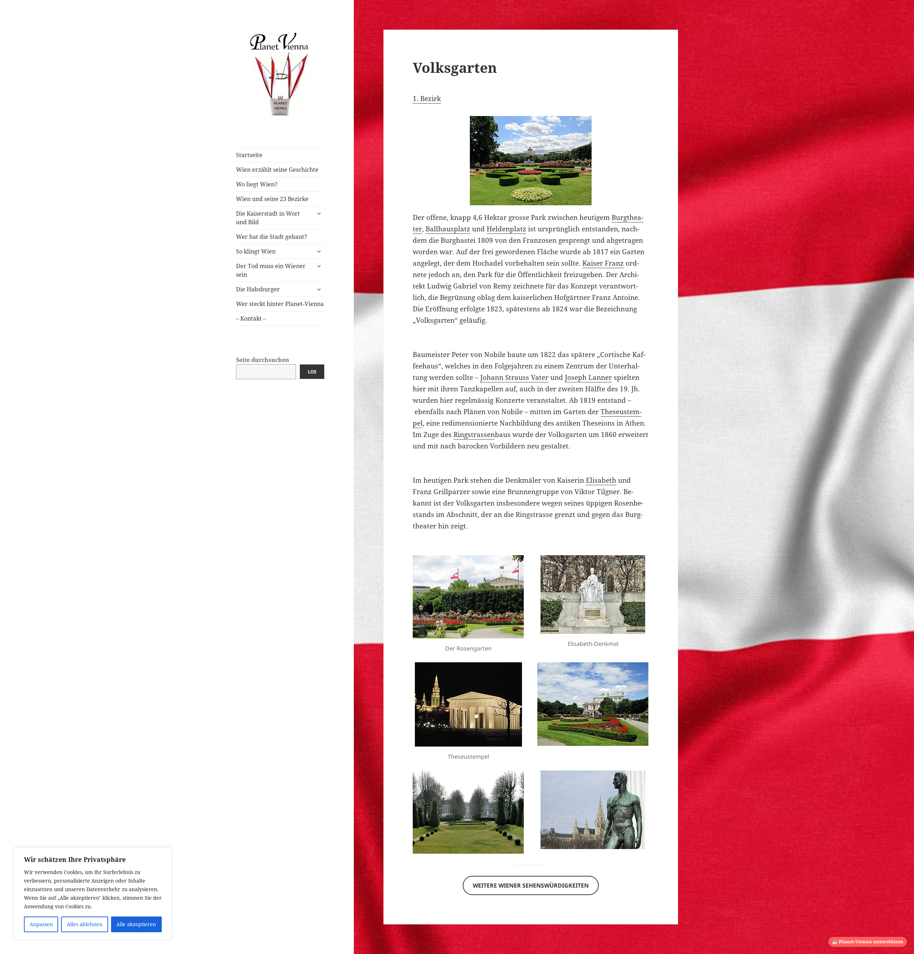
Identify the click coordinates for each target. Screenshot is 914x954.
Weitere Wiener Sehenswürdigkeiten (531, 885)
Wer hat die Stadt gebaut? (271, 237)
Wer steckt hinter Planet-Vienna (280, 304)
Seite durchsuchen (262, 360)
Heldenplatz (506, 229)
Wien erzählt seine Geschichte (277, 170)
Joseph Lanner (588, 377)
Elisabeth (601, 480)
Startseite (249, 155)
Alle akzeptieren (136, 924)
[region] (92, 894)
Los (312, 371)
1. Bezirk (427, 98)
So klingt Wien (256, 251)
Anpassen (41, 924)
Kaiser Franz (603, 263)
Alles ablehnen (84, 924)
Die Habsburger (258, 289)
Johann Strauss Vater (514, 377)
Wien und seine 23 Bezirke (272, 199)
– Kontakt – (251, 318)
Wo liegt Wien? (256, 184)
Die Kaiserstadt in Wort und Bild (268, 218)
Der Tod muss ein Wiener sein (271, 270)
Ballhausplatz (448, 229)
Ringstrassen (474, 434)
